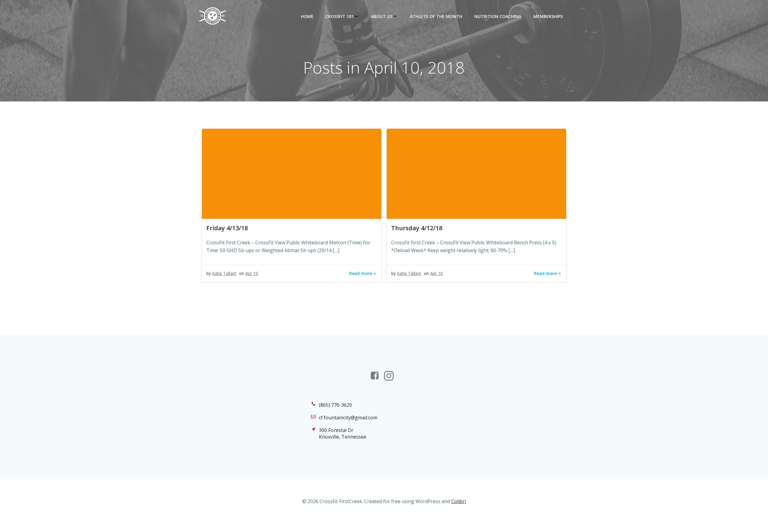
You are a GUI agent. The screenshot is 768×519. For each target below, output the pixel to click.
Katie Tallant (224, 273)
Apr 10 (251, 273)
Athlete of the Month (436, 16)
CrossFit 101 (340, 16)
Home (307, 16)
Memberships (548, 16)
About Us (381, 16)
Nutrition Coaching (497, 16)
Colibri (458, 501)
